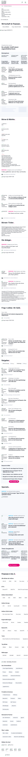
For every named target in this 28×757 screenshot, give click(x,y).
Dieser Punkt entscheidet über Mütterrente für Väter (16, 351)
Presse (4, 672)
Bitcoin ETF (5, 589)
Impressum (5, 675)
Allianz (10, 647)
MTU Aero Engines (5, 164)
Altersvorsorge (6, 363)
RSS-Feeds (5, 702)
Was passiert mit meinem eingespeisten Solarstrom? (12, 314)
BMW (3, 160)
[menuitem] (25, 2)
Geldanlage (19, 363)
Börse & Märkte (6, 26)
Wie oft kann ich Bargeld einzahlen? (15, 411)
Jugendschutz (6, 686)
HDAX (14, 597)
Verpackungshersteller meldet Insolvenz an (7, 557)
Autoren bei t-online (7, 736)
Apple (23, 647)
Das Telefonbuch (6, 717)
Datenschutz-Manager (7, 682)
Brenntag (3, 162)
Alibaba (4, 647)
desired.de (5, 721)
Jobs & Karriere (19, 668)
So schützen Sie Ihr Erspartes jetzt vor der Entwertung (16, 439)
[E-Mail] (22, 2)
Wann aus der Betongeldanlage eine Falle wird (16, 380)
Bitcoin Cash (5, 622)
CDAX (10, 581)
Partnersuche (6, 709)
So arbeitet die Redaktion (16, 733)
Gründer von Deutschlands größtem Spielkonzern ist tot (16, 86)
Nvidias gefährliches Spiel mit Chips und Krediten (14, 172)
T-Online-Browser (6, 694)
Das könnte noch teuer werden (15, 213)
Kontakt (17, 672)
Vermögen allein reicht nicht (16, 535)
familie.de (19, 721)
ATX (3, 605)
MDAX (20, 597)
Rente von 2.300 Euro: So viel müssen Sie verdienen (16, 457)
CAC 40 (4, 581)
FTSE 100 (25, 605)
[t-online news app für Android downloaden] (10, 745)
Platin (15, 630)
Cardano (19, 622)
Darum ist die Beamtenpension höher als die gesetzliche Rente (16, 429)
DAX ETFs (13, 589)
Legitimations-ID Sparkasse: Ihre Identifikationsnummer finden (17, 449)
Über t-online (5, 733)
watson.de (15, 717)
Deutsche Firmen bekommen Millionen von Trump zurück (16, 102)
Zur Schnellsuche (4, 19)
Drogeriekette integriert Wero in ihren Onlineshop (5, 62)
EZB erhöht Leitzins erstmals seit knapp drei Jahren (15, 558)
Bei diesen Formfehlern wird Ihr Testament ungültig (16, 391)
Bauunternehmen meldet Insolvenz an (15, 78)
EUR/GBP (11, 655)
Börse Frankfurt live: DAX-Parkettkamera (11, 638)
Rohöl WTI (22, 630)
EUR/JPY (19, 655)
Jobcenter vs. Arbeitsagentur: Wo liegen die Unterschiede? (16, 421)
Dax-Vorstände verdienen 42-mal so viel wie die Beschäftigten (17, 198)
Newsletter (5, 698)
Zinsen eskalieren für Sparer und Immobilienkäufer (10, 246)
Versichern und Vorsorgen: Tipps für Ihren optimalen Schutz (13, 494)
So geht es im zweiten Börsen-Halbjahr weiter (16, 206)
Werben (10, 672)
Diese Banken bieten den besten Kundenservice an (16, 283)
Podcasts (13, 698)
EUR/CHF (4, 655)
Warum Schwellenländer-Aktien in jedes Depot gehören (16, 273)
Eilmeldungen (5, 705)
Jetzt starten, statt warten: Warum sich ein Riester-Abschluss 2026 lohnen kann (16, 543)
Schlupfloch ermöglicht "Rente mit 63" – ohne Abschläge (16, 370)
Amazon (16, 647)
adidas (3, 158)
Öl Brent (9, 630)
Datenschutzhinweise (15, 675)
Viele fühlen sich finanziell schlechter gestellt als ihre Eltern (15, 70)
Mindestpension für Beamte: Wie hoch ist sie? (17, 401)
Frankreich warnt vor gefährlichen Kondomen (14, 94)
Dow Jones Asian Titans (8, 614)
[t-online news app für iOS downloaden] (4, 745)
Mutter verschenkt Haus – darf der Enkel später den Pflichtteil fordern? (16, 342)
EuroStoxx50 (16, 605)
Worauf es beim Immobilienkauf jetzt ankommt (16, 526)
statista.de (5, 724)
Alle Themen (13, 702)
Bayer (3, 163)
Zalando (3, 157)
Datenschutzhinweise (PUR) (9, 679)
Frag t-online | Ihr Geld (16, 26)
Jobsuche (14, 705)
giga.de (22, 717)
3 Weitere (4, 123)
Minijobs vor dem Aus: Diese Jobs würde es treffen (15, 62)
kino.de (11, 721)
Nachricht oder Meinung (19, 736)
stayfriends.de (14, 724)
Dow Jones (22, 581)
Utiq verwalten (19, 682)
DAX (15, 581)
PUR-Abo (15, 694)
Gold (3, 630)
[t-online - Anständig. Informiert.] (5, 2)
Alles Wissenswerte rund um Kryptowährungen (16, 518)
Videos (19, 698)
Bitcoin (12, 622)
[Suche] (19, 2)
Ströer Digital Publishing (8, 668)
